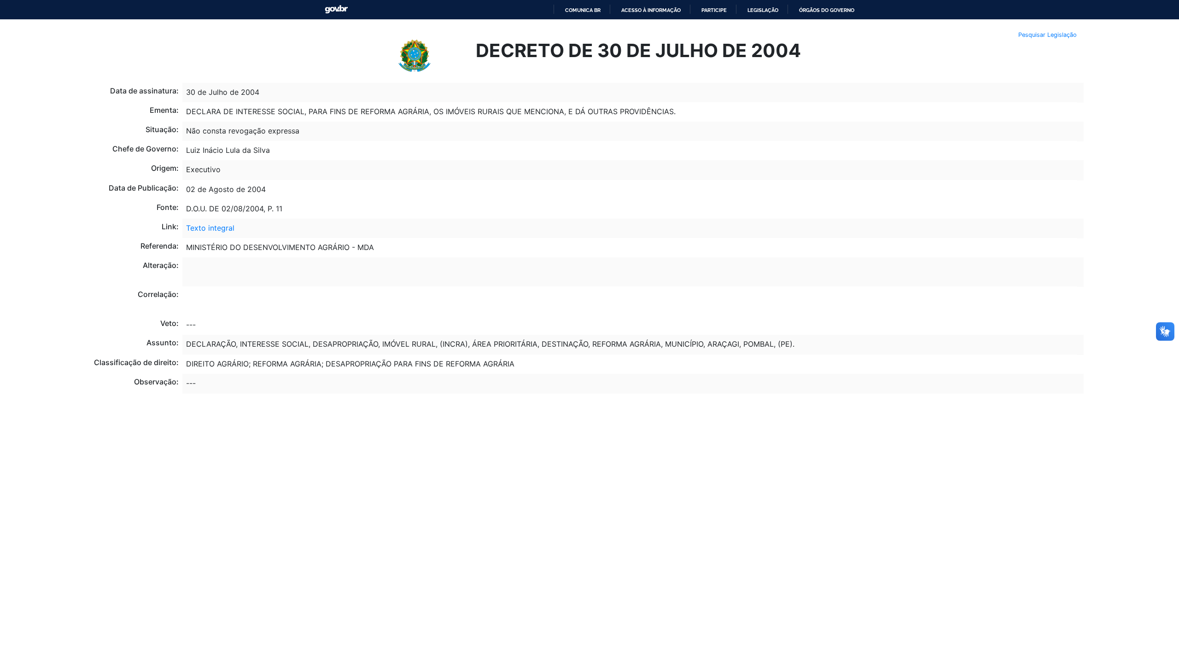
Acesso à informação (651, 10)
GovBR (336, 9)
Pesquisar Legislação (1047, 34)
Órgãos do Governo (826, 10)
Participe (714, 10)
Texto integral (210, 228)
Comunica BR (583, 10)
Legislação (762, 10)
